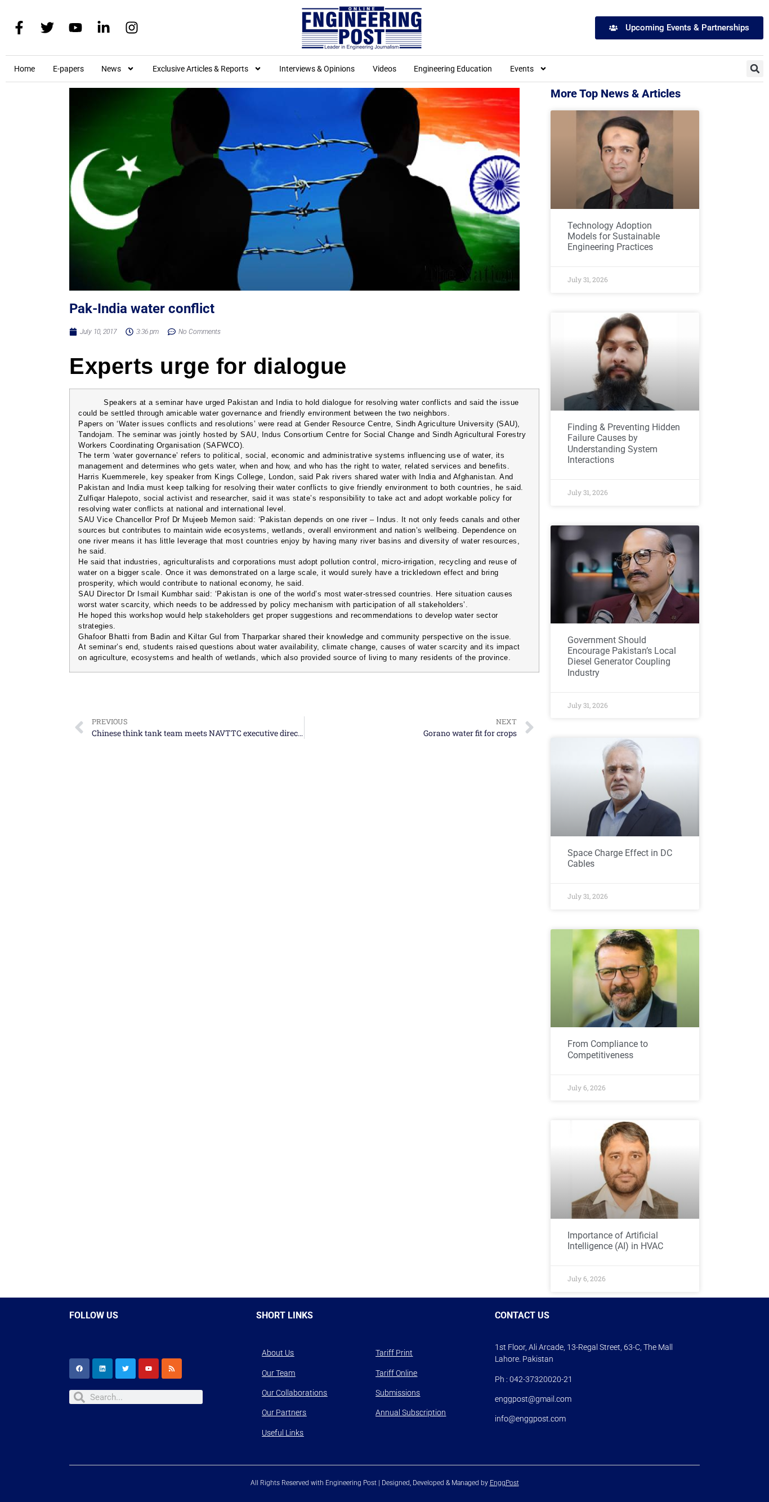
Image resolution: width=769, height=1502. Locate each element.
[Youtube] (75, 27)
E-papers (68, 68)
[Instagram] (131, 27)
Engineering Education (453, 68)
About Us (278, 1352)
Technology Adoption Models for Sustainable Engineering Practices (613, 236)
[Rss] (172, 1368)
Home (24, 68)
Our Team (278, 1373)
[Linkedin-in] (103, 27)
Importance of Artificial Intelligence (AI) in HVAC (615, 1240)
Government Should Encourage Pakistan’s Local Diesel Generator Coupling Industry (621, 656)
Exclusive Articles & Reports (200, 68)
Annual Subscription (410, 1412)
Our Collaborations (294, 1392)
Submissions (397, 1392)
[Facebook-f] (19, 27)
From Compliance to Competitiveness (607, 1049)
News (111, 68)
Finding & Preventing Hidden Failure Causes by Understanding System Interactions (623, 443)
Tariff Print (394, 1352)
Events (522, 68)
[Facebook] (79, 1368)
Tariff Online (396, 1373)
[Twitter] (47, 27)
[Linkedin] (102, 1368)
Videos (384, 68)
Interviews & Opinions (317, 68)
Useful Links (282, 1432)
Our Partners (284, 1412)
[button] (754, 68)
